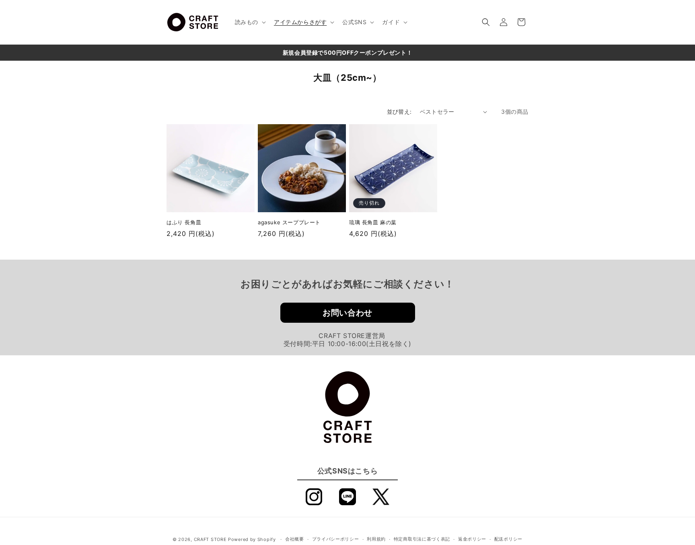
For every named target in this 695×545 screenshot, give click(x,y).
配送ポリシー (508, 539)
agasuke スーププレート (289, 222)
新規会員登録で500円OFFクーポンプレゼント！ (347, 52)
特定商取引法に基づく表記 (422, 539)
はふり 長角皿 (184, 222)
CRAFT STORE (210, 539)
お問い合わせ (347, 313)
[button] (249, 22)
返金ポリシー (472, 539)
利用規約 (376, 539)
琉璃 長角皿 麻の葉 (373, 222)
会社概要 (294, 539)
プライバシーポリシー (335, 539)
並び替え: (399, 111)
